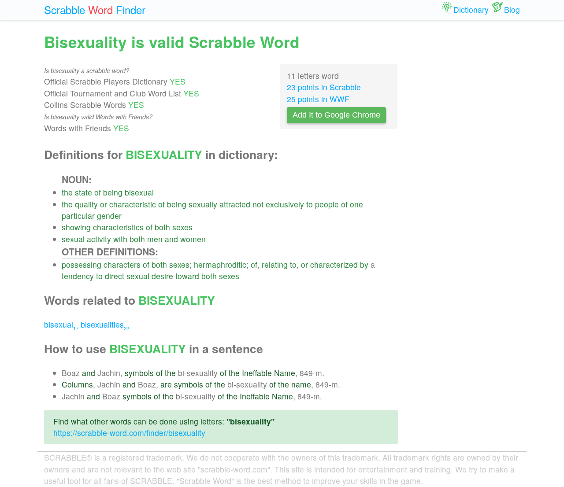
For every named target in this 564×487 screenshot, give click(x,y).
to (309, 204)
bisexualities (105, 324)
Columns (77, 384)
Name (284, 372)
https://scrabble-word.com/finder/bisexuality (129, 432)
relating (275, 264)
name (301, 384)
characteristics (118, 226)
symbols (139, 372)
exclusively (285, 204)
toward (187, 275)
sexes (182, 226)
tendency (78, 275)
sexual (73, 238)
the (67, 192)
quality (86, 204)
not (257, 204)
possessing (81, 264)
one (356, 204)
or (103, 204)
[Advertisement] (466, 163)
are (166, 384)
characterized (334, 264)
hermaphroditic (220, 264)
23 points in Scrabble (324, 86)
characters (122, 264)
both (162, 226)
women (193, 238)
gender (109, 215)
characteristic (132, 204)
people (327, 204)
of (97, 192)
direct (114, 275)
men (155, 238)
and (171, 238)
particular (78, 215)
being (112, 192)
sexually (203, 204)
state (83, 192)
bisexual (139, 192)
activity (99, 238)
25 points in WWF (318, 98)
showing (76, 226)
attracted (234, 204)
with (120, 238)
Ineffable (257, 372)
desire (162, 275)
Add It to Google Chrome (336, 115)
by (364, 264)
